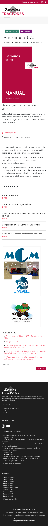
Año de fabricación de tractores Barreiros (23, 233)
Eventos (5, 413)
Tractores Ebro (11, 195)
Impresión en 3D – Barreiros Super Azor (22, 224)
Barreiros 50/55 (7, 483)
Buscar (6, 365)
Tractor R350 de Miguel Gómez (18, 204)
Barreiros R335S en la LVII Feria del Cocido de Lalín (20, 458)
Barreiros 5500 (7, 492)
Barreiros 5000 (7, 485)
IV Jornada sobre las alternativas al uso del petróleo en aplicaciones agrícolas (23, 358)
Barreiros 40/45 (8, 477)
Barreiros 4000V (8, 481)
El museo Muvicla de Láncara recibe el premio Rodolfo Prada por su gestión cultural (25, 352)
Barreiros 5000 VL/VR (10, 488)
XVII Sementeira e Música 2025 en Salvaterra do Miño (21, 456)
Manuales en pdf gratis (10, 409)
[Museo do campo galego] (22, 271)
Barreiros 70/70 (8, 494)
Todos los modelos (10, 499)
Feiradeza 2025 (7, 452)
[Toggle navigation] (7, 19)
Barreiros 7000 (7, 496)
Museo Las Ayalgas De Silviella (13, 461)
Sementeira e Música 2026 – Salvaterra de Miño (23, 337)
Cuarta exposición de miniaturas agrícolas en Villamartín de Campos (24, 346)
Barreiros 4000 (7, 479)
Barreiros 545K (7, 490)
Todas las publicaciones (12, 464)
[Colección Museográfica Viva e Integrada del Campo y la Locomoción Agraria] (22, 313)
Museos (5, 411)
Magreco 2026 (12, 342)
